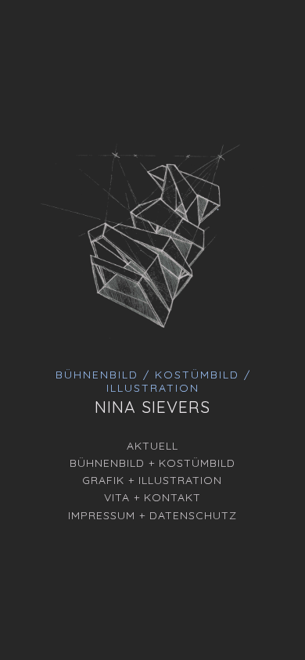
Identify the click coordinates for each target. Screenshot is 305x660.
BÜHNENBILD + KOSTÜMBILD (152, 463)
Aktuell (152, 446)
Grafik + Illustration (152, 480)
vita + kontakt (152, 497)
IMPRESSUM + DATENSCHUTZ (152, 515)
